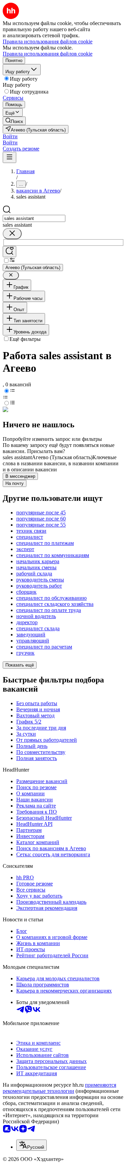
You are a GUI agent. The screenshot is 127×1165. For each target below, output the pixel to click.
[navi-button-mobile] (9, 157)
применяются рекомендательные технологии (59, 1088)
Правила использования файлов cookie (47, 54)
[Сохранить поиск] (9, 251)
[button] (10, 136)
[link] (14, 121)
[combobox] (34, 218)
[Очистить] (12, 233)
